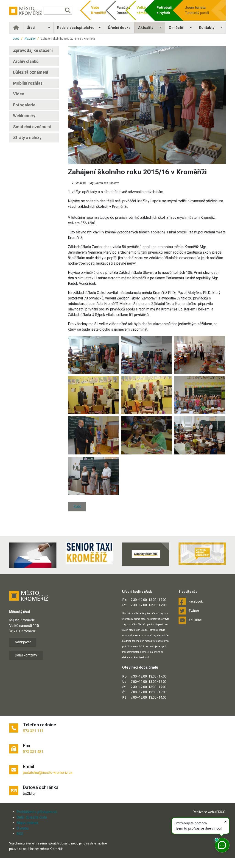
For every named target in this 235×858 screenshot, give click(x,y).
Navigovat (23, 642)
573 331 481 (33, 752)
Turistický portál (197, 10)
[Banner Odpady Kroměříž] (145, 554)
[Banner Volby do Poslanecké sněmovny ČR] (32, 555)
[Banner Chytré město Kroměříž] (202, 553)
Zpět (77, 506)
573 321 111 (33, 731)
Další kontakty (26, 655)
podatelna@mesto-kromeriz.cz (48, 772)
